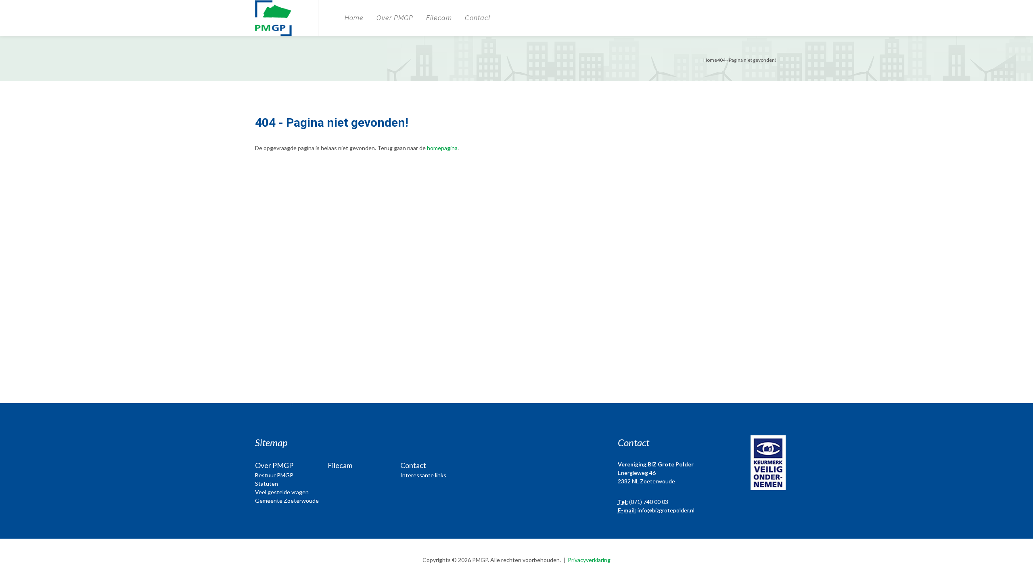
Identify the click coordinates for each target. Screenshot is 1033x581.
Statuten (266, 483)
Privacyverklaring (589, 559)
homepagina (442, 147)
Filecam (439, 18)
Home (354, 18)
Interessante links (423, 475)
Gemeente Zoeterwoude (287, 500)
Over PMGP (394, 18)
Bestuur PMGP (274, 475)
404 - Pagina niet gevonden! (747, 60)
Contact (478, 18)
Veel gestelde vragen (282, 492)
